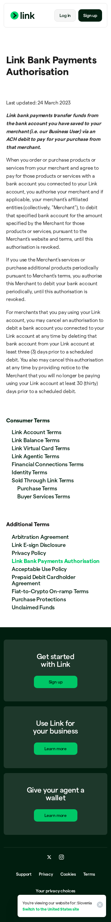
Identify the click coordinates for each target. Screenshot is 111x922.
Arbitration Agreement (40, 537)
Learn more (55, 748)
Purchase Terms (37, 488)
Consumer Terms (27, 420)
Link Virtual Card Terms (41, 448)
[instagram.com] (61, 857)
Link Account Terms (36, 432)
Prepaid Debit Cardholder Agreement (44, 580)
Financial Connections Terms (48, 464)
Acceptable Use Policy (39, 569)
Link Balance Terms (36, 440)
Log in (65, 15)
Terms (89, 874)
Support (23, 874)
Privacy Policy (29, 553)
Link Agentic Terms (35, 456)
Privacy (46, 874)
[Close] (99, 906)
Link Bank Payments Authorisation (56, 561)
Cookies (68, 874)
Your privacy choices (55, 891)
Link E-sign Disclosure (39, 545)
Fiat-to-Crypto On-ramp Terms (50, 591)
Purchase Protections (39, 599)
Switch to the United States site (51, 909)
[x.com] (49, 857)
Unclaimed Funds (33, 607)
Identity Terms (29, 472)
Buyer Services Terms (43, 496)
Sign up (90, 15)
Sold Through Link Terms (43, 480)
